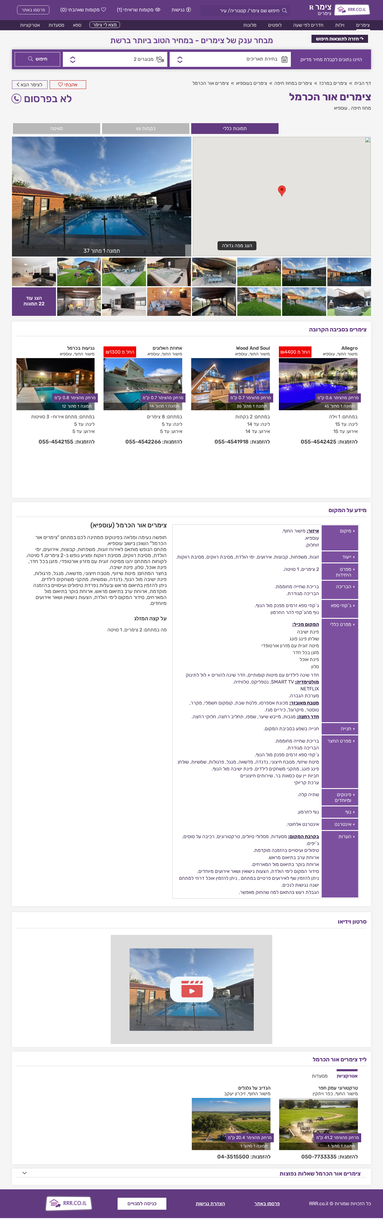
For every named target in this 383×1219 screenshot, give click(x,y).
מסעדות (56, 25)
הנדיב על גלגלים (254, 1088)
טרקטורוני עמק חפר (338, 1088)
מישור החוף (347, 354)
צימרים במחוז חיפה (293, 83)
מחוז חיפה (361, 108)
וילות (339, 25)
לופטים (275, 25)
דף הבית (362, 83)
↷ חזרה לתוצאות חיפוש (340, 39)
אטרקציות (30, 25)
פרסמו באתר (33, 10)
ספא (77, 25)
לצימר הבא (31, 84)
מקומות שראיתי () (135, 10)
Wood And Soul (253, 348)
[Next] (363, 416)
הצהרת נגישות (210, 1203)
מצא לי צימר (105, 25)
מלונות (249, 25)
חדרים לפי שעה (308, 25)
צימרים (363, 25)
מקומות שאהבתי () (80, 10)
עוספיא (340, 108)
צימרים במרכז (333, 83)
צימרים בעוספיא (251, 83)
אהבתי (70, 84)
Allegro (349, 348)
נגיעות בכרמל (81, 348)
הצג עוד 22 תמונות (34, 301)
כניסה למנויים (141, 1203)
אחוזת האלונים (167, 348)
